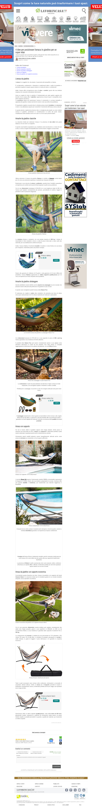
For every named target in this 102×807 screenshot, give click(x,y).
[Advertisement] (39, 543)
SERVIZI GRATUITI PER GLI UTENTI (75, 57)
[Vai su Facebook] (60, 741)
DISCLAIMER (66, 805)
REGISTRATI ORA (72, 51)
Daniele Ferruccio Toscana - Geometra (27, 58)
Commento (18, 755)
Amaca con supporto (21, 72)
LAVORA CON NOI (57, 786)
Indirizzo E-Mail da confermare (36, 753)
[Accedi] (82, 53)
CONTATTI (37, 786)
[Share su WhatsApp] (60, 738)
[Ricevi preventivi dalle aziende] (18, 19)
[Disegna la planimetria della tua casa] (40, 19)
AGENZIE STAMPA (76, 783)
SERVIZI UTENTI (20, 783)
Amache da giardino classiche (24, 69)
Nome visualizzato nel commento (22, 753)
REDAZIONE (19, 786)
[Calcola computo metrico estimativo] (83, 19)
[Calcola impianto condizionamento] (54, 19)
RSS (80, 805)
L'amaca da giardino (21, 67)
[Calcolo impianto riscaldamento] (47, 19)
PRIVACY (36, 805)
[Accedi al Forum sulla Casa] (61, 19)
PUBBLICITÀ (56, 783)
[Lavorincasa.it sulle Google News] (51, 741)
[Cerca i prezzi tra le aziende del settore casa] (75, 19)
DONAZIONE (74, 786)
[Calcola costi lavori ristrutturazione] (25, 19)
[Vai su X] (60, 744)
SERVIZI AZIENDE (39, 783)
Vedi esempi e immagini (38, 732)
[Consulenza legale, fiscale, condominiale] (68, 19)
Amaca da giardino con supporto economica (27, 74)
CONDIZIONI (22, 805)
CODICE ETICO (51, 805)
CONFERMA (56, 766)
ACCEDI (51, 751)
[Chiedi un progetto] (32, 19)
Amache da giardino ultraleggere (24, 70)
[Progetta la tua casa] (51, 778)
